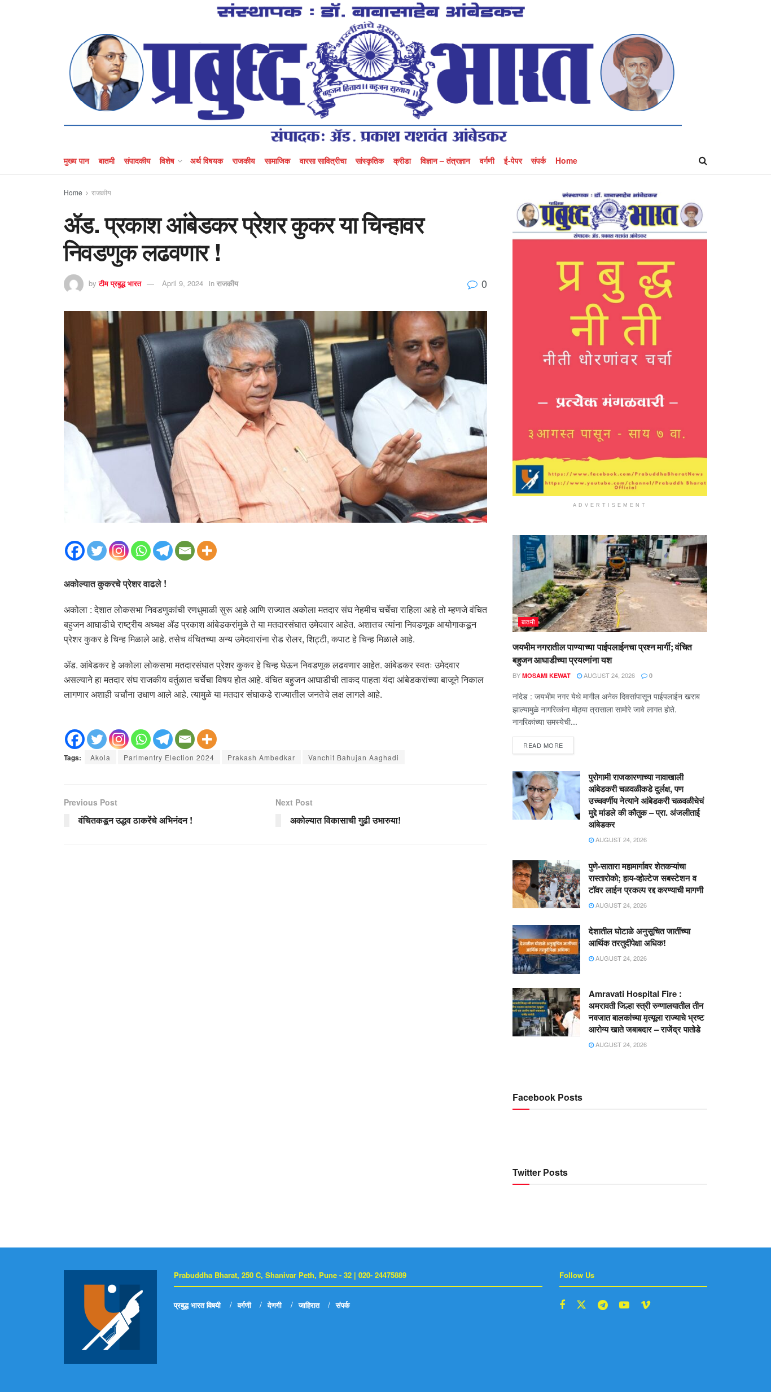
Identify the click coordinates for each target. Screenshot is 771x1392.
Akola (100, 757)
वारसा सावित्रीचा (323, 160)
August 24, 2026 (608, 675)
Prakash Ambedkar (261, 757)
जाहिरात (309, 1304)
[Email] (185, 551)
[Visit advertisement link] (609, 344)
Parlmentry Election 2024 (169, 757)
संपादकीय (137, 160)
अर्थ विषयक (206, 160)
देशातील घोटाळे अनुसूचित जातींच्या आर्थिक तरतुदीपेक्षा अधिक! (639, 937)
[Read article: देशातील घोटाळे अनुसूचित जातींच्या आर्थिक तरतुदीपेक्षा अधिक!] (546, 949)
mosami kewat (546, 675)
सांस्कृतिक (370, 160)
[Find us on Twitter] (581, 1304)
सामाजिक (277, 160)
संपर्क (538, 160)
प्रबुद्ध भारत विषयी (197, 1304)
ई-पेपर (513, 160)
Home (566, 160)
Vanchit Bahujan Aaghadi (353, 757)
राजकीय (244, 160)
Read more (548, 743)
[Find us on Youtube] (624, 1305)
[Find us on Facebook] (562, 1305)
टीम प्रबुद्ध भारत (120, 283)
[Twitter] (97, 551)
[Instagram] (119, 551)
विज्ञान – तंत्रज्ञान (445, 160)
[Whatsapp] (141, 551)
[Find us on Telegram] (603, 1305)
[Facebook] (75, 551)
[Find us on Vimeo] (646, 1305)
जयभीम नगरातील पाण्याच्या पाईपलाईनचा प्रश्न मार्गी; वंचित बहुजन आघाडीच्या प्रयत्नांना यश (602, 653)
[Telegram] (163, 551)
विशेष (167, 160)
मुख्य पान (76, 160)
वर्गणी (487, 160)
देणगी (275, 1304)
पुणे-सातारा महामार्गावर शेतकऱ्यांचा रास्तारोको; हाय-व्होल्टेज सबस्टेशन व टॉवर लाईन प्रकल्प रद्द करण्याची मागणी (646, 878)
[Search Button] (703, 160)
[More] (207, 551)
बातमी (107, 160)
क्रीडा (402, 160)
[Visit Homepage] (373, 73)
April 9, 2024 (182, 283)
